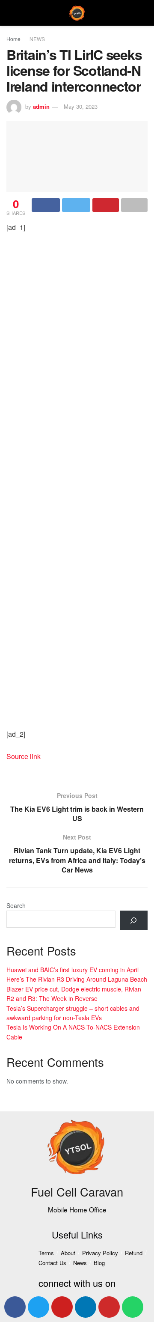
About (68, 1253)
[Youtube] (62, 1307)
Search (16, 905)
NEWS (37, 38)
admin (41, 106)
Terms (46, 1253)
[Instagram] (109, 1307)
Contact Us (52, 1263)
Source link (23, 756)
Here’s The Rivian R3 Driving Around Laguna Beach (76, 979)
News (80, 1263)
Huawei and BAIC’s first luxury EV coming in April (72, 969)
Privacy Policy (100, 1253)
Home (13, 38)
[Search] (134, 921)
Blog (99, 1263)
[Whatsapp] (132, 1307)
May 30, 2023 (81, 106)
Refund (133, 1253)
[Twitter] (38, 1307)
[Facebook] (15, 1307)
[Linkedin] (85, 1307)
